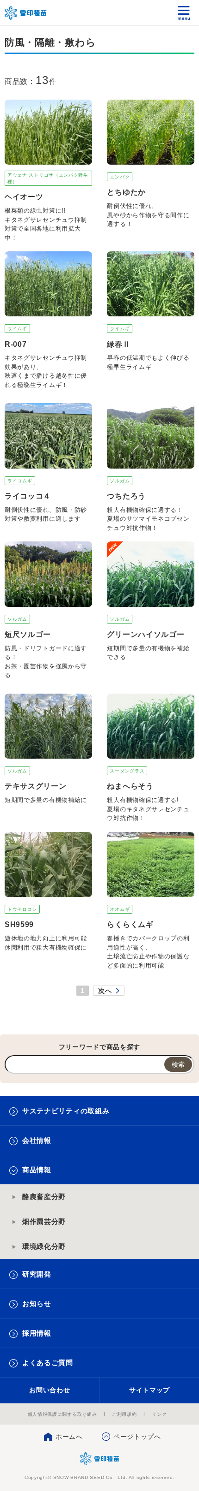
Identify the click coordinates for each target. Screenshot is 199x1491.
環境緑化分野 (44, 1246)
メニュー (184, 12)
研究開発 (36, 1274)
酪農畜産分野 (44, 1196)
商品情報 (36, 1170)
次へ (105, 990)
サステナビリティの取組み (65, 1111)
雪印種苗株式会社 (99, 1458)
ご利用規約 (124, 1414)
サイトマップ (149, 1390)
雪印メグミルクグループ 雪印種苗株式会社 (26, 13)
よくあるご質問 (47, 1362)
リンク (159, 1414)
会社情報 (36, 1140)
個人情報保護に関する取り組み (62, 1414)
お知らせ (36, 1303)
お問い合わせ (49, 1390)
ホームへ (69, 1436)
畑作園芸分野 (44, 1221)
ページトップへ (137, 1436)
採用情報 (36, 1333)
